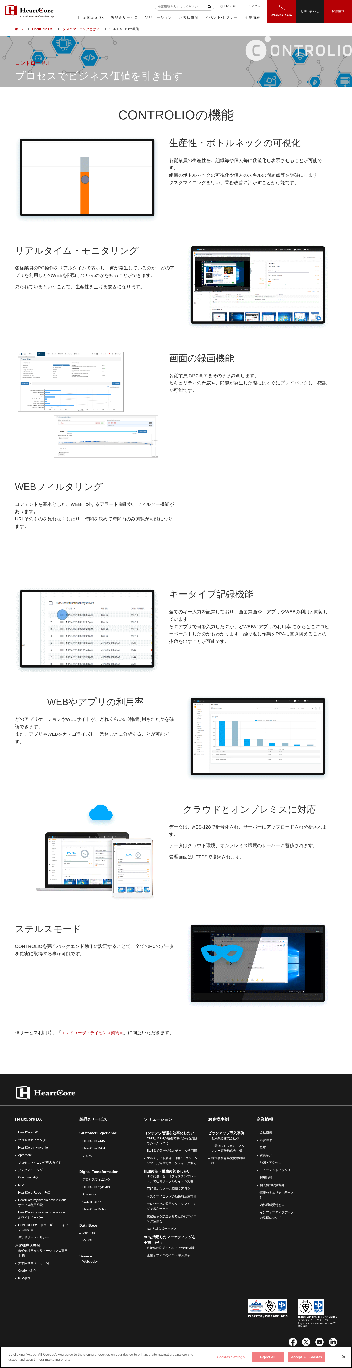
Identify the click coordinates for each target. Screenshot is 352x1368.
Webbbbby (90, 1261)
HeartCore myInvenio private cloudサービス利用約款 (42, 1202)
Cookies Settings (231, 1357)
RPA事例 (24, 1278)
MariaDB (88, 1233)
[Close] (343, 1357)
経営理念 (266, 1140)
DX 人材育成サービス (162, 1229)
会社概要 (266, 1132)
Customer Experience (98, 1133)
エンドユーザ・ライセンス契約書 (92, 1033)
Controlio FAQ (28, 1177)
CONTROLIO (91, 1202)
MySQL (87, 1240)
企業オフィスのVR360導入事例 (169, 1255)
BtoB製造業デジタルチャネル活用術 (172, 1151)
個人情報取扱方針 (272, 1185)
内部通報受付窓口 (272, 1205)
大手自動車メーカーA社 (34, 1263)
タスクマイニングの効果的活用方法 (171, 1196)
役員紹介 (266, 1155)
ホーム (20, 29)
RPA (21, 1185)
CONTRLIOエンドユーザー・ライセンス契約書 (43, 1227)
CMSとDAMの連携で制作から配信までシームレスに (172, 1141)
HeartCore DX (42, 29)
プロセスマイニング (32, 1140)
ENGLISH (231, 6)
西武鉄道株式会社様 (225, 1138)
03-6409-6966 (281, 15)
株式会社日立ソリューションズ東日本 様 (43, 1253)
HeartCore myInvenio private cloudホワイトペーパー (42, 1215)
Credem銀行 (27, 1270)
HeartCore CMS (93, 1141)
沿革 (263, 1147)
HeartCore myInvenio (33, 1147)
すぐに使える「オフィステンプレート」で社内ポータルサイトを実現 (171, 1179)
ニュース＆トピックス (275, 1170)
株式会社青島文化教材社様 (228, 1160)
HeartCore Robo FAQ (34, 1192)
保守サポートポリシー (33, 1237)
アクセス (254, 6)
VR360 (87, 1156)
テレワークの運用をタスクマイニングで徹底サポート (171, 1206)
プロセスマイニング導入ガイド (39, 1162)
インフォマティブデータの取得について (277, 1215)
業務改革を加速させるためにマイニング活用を (171, 1218)
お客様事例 (218, 1119)
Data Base (88, 1225)
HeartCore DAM (93, 1148)
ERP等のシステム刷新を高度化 (168, 1189)
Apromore (25, 1155)
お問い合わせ (309, 11)
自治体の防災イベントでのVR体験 (171, 1248)
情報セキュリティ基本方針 (277, 1195)
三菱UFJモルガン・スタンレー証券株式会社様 (228, 1148)
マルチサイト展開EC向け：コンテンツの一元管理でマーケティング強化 (172, 1160)
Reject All (267, 1357)
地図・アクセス (270, 1162)
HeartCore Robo (94, 1209)
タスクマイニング (30, 1170)
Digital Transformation (99, 1171)
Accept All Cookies (306, 1357)
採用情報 (338, 11)
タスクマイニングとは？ (81, 29)
